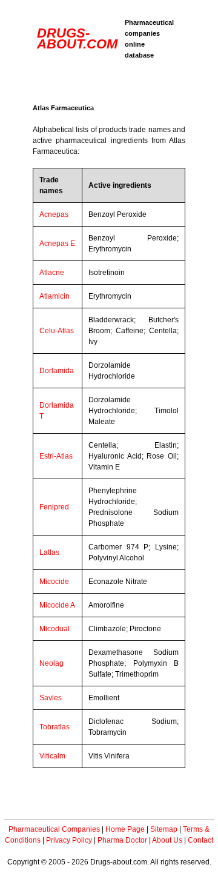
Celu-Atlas (56, 331)
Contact (200, 840)
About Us (167, 840)
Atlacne (51, 272)
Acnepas (53, 214)
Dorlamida (56, 370)
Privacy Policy (69, 840)
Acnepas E (57, 243)
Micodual (54, 629)
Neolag (51, 663)
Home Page (125, 829)
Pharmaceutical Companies (54, 829)
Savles (50, 698)
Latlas (49, 552)
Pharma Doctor (122, 840)
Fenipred (54, 507)
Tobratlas (54, 727)
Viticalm (52, 756)
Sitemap (163, 829)
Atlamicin (54, 296)
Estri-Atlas (56, 456)
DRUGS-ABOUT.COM (77, 38)
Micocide (54, 581)
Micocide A (57, 605)
